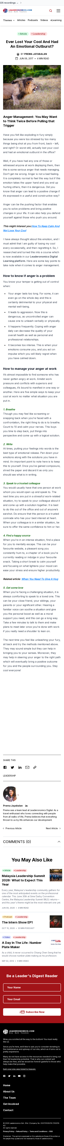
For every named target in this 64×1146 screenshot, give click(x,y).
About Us (8, 1091)
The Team (9, 1097)
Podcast (8, 917)
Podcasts (33, 20)
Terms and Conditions (38, 1131)
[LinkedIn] (14, 1076)
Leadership (39, 33)
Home (6, 1085)
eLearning (56, 20)
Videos (44, 20)
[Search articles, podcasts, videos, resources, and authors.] (50, 10)
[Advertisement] (32, 712)
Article (23, 33)
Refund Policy (21, 1131)
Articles (21, 20)
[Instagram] (24, 1076)
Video (7, 937)
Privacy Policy (8, 1131)
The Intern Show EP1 (17, 922)
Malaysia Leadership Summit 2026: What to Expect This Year (23, 880)
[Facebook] (4, 1076)
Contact (8, 1110)
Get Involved (11, 1103)
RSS (51, 1131)
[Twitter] (9, 1076)
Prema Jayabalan (35, 54)
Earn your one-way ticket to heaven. (19, 1069)
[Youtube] (19, 1076)
